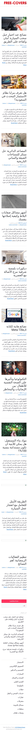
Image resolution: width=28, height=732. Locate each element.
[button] (26, 3)
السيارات (20, 674)
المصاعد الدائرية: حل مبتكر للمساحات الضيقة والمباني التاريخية (14, 636)
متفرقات (20, 701)
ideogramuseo (11, 45)
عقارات (21, 697)
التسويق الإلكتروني (17, 666)
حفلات (21, 689)
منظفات (20, 709)
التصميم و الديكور (17, 670)
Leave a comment (22, 166)
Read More (14, 123)
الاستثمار (20, 662)
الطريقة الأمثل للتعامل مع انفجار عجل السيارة (16, 505)
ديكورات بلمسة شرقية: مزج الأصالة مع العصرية (15, 272)
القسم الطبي (19, 682)
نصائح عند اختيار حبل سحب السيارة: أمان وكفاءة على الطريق (14, 38)
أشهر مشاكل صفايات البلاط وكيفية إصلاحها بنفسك (14, 216)
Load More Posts (14, 601)
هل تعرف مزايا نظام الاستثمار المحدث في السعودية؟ (14, 96)
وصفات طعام (19, 713)
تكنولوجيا (20, 686)
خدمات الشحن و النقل (15, 693)
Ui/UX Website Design (20, 727)
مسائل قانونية (18, 705)
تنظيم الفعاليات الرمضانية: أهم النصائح (18, 560)
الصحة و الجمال (18, 678)
